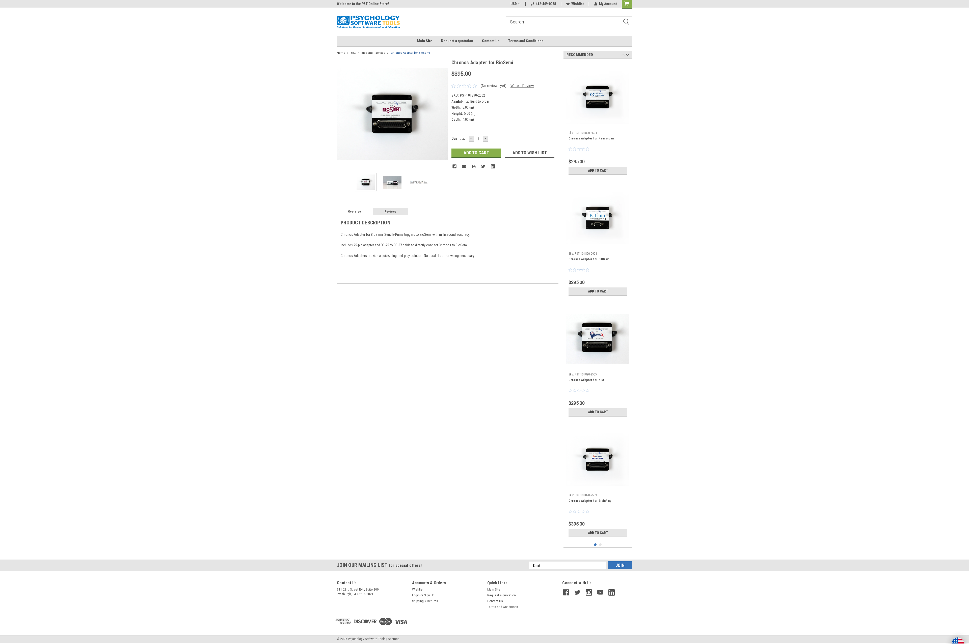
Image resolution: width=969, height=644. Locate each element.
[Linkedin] (493, 166)
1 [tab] (595, 544)
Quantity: (458, 138)
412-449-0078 (546, 4)
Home (341, 52)
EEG (353, 52)
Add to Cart (598, 170)
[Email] (464, 166)
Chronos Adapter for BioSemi (410, 52)
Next (443, 114)
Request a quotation (457, 41)
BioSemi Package (373, 52)
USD (513, 4)
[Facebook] (454, 166)
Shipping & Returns (425, 601)
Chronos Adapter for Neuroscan (591, 138)
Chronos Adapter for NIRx (587, 380)
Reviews (390, 211)
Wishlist (577, 4)
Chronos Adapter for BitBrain (589, 259)
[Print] (474, 166)
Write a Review (522, 86)
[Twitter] (483, 166)
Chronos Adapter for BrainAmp (590, 501)
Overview (354, 211)
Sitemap (393, 639)
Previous (342, 114)
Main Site (424, 41)
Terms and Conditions (525, 41)
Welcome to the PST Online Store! (363, 4)
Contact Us (490, 41)
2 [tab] (600, 544)
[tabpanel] (598, 120)
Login (416, 595)
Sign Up (429, 595)
